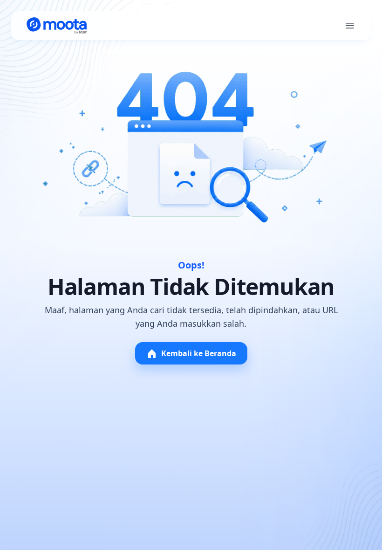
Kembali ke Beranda (198, 353)
